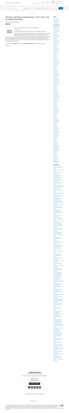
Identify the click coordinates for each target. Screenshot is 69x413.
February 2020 (56, 79)
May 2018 (55, 105)
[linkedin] (37, 387)
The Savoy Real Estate (57, 321)
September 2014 (56, 149)
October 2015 (55, 134)
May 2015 (55, 140)
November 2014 (56, 147)
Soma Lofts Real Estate (57, 303)
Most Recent (55, 26)
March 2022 (55, 58)
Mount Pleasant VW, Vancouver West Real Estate (57, 255)
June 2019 (55, 88)
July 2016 (55, 123)
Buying (42, 3)
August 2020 (55, 75)
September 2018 (56, 100)
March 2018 (55, 108)
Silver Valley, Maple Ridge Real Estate (14, 22)
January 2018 (55, 110)
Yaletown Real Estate (57, 357)
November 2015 (56, 132)
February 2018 (56, 109)
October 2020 (55, 73)
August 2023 (55, 44)
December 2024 (56, 35)
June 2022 (55, 56)
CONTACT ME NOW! (34, 383)
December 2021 (56, 61)
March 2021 (55, 71)
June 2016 (55, 124)
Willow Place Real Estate (57, 356)
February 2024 (56, 40)
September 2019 (56, 84)
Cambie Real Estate (57, 178)
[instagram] (34, 387)
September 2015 (56, 135)
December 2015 (56, 131)
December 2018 (56, 96)
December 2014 (56, 145)
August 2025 (55, 31)
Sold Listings (55, 23)
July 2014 (55, 152)
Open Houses (56, 21)
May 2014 (55, 154)
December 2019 (56, 80)
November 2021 (56, 62)
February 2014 (56, 158)
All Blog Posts (56, 17)
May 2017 (55, 115)
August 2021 (55, 65)
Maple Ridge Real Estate (57, 245)
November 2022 (56, 51)
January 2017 (55, 119)
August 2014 (55, 150)
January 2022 (55, 60)
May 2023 (55, 45)
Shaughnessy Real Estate (58, 299)
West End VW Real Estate (58, 344)
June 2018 (55, 104)
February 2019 (56, 93)
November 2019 (56, 82)
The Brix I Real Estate (57, 318)
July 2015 (55, 137)
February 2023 (56, 48)
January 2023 (55, 49)
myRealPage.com (36, 400)
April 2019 (55, 91)
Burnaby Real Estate (57, 175)
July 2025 (55, 32)
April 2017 (55, 117)
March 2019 (55, 92)
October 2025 (55, 29)
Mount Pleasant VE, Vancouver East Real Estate (57, 249)
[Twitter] (32, 387)
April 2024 (55, 39)
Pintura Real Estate (57, 274)
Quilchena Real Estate (57, 283)
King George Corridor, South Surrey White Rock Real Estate (58, 225)
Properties (37, 3)
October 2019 (55, 83)
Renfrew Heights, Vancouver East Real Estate (57, 286)
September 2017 (56, 112)
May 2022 (55, 57)
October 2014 (55, 148)
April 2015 (55, 141)
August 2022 (55, 53)
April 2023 (55, 47)
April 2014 (55, 156)
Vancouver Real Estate (57, 334)
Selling (48, 3)
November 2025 (56, 27)
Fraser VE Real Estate (57, 201)
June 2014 (55, 153)
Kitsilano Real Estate (57, 228)
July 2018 (55, 102)
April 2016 (55, 126)
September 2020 (56, 74)
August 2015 (55, 136)
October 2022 (55, 52)
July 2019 (55, 87)
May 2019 (55, 90)
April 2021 (55, 70)
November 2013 (56, 162)
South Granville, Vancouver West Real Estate (57, 308)
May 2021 (55, 69)
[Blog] (40, 387)
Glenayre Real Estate (57, 211)
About (61, 3)
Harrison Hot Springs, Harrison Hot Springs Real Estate (58, 219)
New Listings (55, 20)
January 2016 (55, 130)
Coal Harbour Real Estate (58, 185)
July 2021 (55, 66)
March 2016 (55, 127)
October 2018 (55, 99)
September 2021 (56, 64)
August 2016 (55, 122)
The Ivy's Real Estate (57, 320)
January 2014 (55, 159)
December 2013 (56, 161)
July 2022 (55, 55)
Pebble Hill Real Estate (57, 268)
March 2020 (55, 78)
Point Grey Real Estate (57, 276)
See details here (17, 29)
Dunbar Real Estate (57, 189)
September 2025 (56, 30)
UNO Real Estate (56, 330)
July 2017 (55, 113)
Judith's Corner (56, 19)
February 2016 (56, 128)
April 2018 (55, 106)
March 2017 (55, 118)
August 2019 (55, 86)
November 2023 (56, 42)
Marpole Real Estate (57, 246)
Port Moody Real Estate (57, 280)
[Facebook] (29, 387)
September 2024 (56, 36)
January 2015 (55, 144)
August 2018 (55, 101)
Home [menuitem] (32, 3)
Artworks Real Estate (57, 165)
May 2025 (55, 34)
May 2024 (55, 38)
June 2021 (55, 67)
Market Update (54, 3)
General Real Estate (57, 210)
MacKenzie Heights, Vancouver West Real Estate (57, 238)
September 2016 (56, 121)
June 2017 (55, 114)
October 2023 (55, 43)
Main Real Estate (56, 241)
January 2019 (55, 95)
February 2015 (56, 143)
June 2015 (55, 139)
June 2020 (55, 77)
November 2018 (56, 97)
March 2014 (55, 157)
